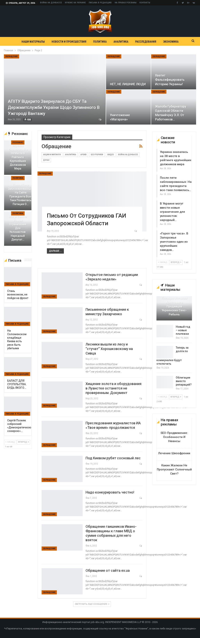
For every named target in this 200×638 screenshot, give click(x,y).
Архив (83, 154)
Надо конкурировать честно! (110, 492)
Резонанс (17, 142)
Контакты (144, 2)
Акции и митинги (52, 154)
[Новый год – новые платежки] (164, 331)
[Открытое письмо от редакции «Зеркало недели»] (62, 285)
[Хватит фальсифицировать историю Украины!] (173, 72)
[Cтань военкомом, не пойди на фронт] (17, 276)
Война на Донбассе (51, 2)
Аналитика (120, 41)
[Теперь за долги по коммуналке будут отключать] (164, 352)
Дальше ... (55, 250)
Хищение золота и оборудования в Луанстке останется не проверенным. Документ (113, 388)
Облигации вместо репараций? (184, 381)
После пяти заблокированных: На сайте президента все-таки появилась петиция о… (20, 194)
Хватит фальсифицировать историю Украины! (170, 80)
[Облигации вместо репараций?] (164, 382)
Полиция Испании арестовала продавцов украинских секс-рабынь (174, 306)
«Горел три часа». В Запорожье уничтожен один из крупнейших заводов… (174, 242)
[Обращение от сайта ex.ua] (62, 581)
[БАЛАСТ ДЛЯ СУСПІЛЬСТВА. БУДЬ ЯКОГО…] (17, 366)
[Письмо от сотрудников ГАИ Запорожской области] (92, 201)
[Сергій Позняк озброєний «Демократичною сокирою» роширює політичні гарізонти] (17, 406)
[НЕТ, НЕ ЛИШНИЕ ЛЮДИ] (128, 72)
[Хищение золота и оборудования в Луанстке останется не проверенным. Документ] (62, 394)
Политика (100, 41)
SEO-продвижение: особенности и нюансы (174, 437)
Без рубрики (97, 154)
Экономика (171, 41)
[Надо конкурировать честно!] (62, 503)
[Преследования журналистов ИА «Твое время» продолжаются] (62, 434)
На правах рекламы (126, 2)
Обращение (11, 56)
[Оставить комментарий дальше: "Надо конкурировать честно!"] (140, 498)
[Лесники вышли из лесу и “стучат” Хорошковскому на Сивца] (62, 355)
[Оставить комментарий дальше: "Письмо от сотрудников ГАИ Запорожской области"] (135, 231)
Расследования (145, 41)
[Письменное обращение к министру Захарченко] (62, 320)
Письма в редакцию (100, 2)
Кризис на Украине (75, 2)
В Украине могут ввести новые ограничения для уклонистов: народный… (172, 212)
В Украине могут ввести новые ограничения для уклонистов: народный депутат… (18, 226)
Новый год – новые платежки (183, 330)
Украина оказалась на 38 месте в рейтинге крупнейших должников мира (18, 157)
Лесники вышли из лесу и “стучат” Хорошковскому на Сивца (109, 348)
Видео (110, 154)
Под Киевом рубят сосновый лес (113, 458)
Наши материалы (33, 41)
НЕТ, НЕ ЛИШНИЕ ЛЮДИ (128, 84)
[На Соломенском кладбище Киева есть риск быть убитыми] (17, 316)
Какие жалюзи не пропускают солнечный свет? (174, 469)
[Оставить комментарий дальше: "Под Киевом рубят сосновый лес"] (140, 464)
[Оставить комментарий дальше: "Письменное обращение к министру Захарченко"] (140, 320)
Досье (46, 160)
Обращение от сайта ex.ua (108, 570)
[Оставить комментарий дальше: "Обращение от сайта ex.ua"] (140, 576)
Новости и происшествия (69, 41)
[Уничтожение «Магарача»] (128, 107)
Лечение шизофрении (174, 453)
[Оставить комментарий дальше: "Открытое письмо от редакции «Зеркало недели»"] (140, 285)
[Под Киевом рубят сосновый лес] (62, 469)
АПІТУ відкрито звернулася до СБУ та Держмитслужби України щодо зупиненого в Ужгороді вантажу (54, 107)
